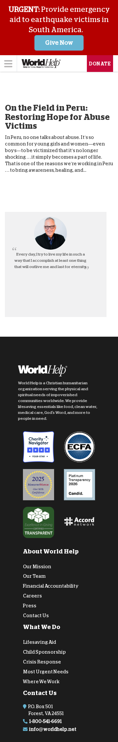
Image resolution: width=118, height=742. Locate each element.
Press (29, 605)
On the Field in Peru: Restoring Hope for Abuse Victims (57, 117)
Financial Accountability (51, 586)
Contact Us (36, 615)
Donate (100, 63)
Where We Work (41, 681)
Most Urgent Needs (46, 671)
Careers (32, 596)
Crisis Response (42, 662)
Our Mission (37, 566)
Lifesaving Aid (39, 642)
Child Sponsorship (44, 652)
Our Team (34, 576)
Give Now (59, 43)
